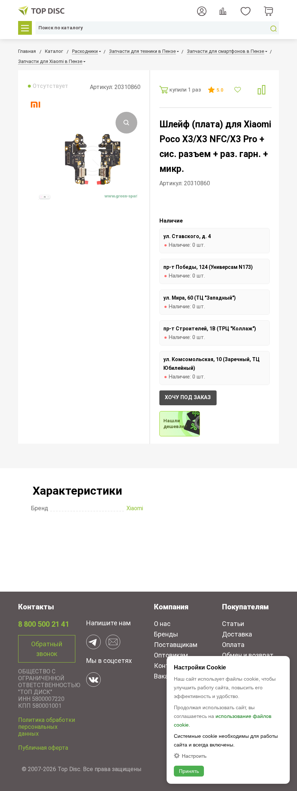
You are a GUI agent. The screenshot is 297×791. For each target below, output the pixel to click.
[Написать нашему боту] (93, 642)
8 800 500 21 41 (43, 624)
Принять (189, 771)
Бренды (166, 634)
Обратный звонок (46, 648)
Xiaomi (134, 508)
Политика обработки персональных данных (46, 726)
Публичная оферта (43, 747)
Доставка (237, 634)
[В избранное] (238, 90)
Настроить (194, 755)
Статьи (233, 623)
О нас (162, 623)
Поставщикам (175, 644)
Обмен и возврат (247, 655)
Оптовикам (171, 655)
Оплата (233, 644)
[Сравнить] (262, 89)
